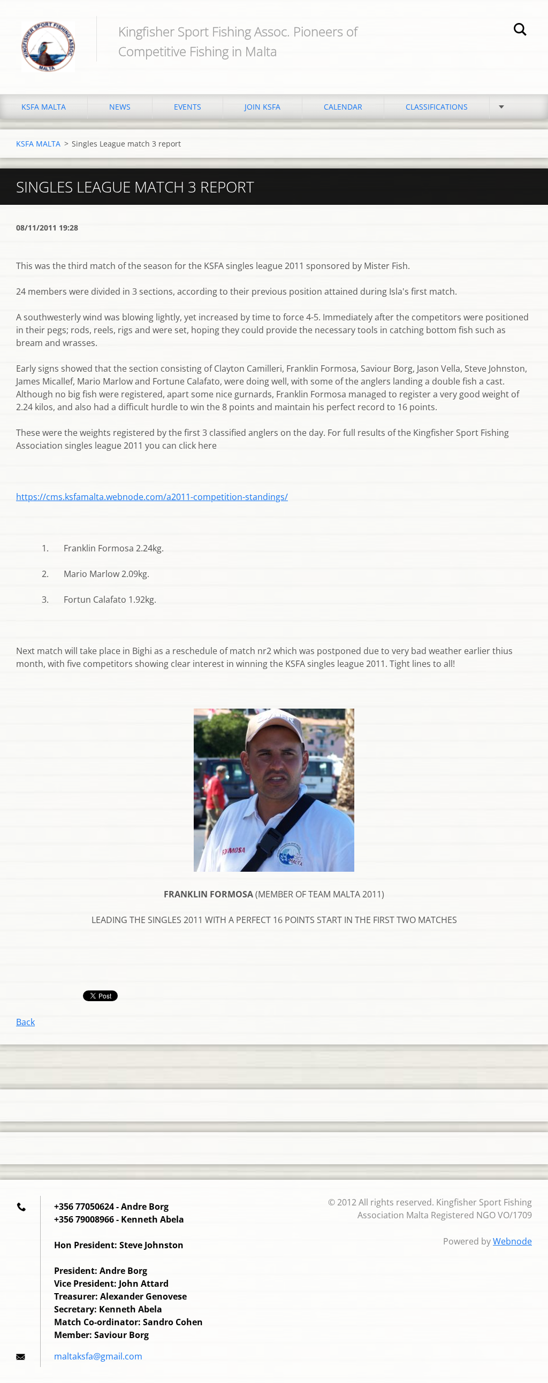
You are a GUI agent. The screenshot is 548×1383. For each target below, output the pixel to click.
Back (25, 1022)
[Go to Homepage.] (48, 36)
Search (520, 31)
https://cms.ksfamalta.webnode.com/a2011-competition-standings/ (152, 497)
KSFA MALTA (43, 107)
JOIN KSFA (262, 107)
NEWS (120, 107)
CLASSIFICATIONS (437, 107)
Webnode (512, 1241)
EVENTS (187, 107)
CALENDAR (343, 107)
